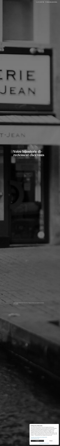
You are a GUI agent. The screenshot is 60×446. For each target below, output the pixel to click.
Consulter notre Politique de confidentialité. (39, 437)
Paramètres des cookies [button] (44, 443)
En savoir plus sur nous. (35, 438)
